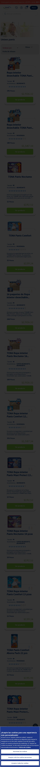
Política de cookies (25, 747)
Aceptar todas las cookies (19, 763)
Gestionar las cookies (20, 751)
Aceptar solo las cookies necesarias (20, 757)
